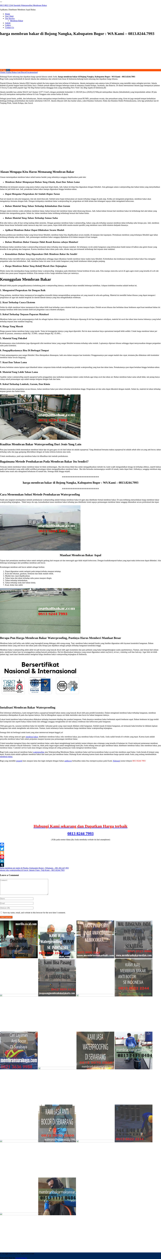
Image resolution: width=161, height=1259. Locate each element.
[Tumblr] (80, 865)
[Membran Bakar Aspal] (57, 957)
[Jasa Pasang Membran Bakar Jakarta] (57, 996)
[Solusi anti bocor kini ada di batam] (19, 1142)
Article (7, 23)
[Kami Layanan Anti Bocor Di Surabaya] (19, 1069)
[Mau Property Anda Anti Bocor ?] (95, 1142)
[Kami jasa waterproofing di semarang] (95, 1069)
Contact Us (9, 27)
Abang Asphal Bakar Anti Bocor (13, 72)
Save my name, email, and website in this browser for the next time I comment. (34, 913)
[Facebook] (80, 845)
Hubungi (116, 761)
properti (19, 761)
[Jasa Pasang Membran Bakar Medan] (133, 957)
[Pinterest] (80, 857)
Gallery (8, 25)
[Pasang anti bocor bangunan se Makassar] (133, 1069)
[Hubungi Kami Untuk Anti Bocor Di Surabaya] (19, 996)
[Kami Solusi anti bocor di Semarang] (57, 1142)
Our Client (9, 16)
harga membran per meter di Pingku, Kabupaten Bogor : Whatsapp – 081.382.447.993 (34, 868)
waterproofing (38, 752)
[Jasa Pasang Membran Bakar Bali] (95, 957)
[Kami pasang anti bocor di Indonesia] (133, 1142)
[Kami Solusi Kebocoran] (95, 996)
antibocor (68, 761)
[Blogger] (80, 853)
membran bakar (32, 737)
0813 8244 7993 (80, 833)
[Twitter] (80, 849)
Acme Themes (21, 1258)
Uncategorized (32, 72)
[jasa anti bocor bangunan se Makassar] (57, 1214)
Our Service (10, 18)
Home (7, 14)
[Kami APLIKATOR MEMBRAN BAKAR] (133, 996)
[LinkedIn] (80, 861)
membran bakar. (6, 757)
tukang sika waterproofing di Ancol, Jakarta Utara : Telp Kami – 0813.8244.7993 (32, 870)
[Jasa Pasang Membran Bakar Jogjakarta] (57, 1069)
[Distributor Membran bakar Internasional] (19, 957)
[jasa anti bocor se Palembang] (19, 1214)
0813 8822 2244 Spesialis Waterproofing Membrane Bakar (23, 5)
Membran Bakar (16, 21)
